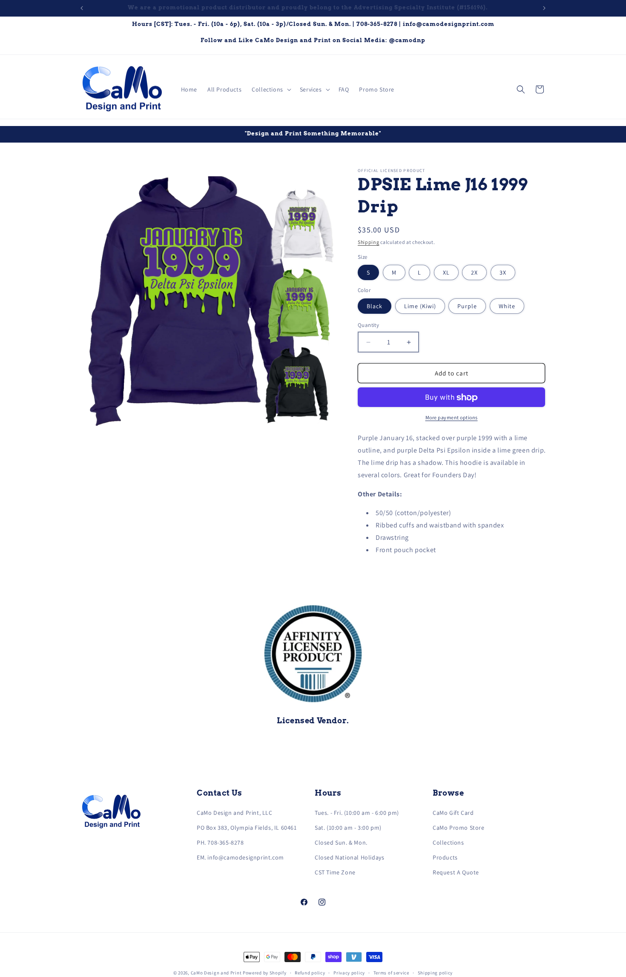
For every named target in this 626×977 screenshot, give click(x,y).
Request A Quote (456, 872)
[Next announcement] (544, 8)
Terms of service (391, 972)
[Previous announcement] (81, 8)
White (507, 306)
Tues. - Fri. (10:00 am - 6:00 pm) (357, 813)
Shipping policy (435, 972)
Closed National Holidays (349, 857)
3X (503, 273)
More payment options (451, 418)
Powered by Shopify (265, 973)
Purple (467, 306)
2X (474, 273)
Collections (448, 842)
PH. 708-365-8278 (220, 842)
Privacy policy (349, 972)
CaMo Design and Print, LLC (235, 813)
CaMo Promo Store (459, 827)
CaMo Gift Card (453, 813)
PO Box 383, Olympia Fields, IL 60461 (247, 827)
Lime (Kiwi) (420, 306)
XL (446, 273)
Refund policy (310, 972)
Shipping (368, 242)
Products (445, 857)
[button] (271, 89)
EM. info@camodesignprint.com (240, 857)
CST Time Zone (335, 872)
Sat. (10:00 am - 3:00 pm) (348, 827)
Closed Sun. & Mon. (341, 842)
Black (374, 306)
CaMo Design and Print (216, 973)
